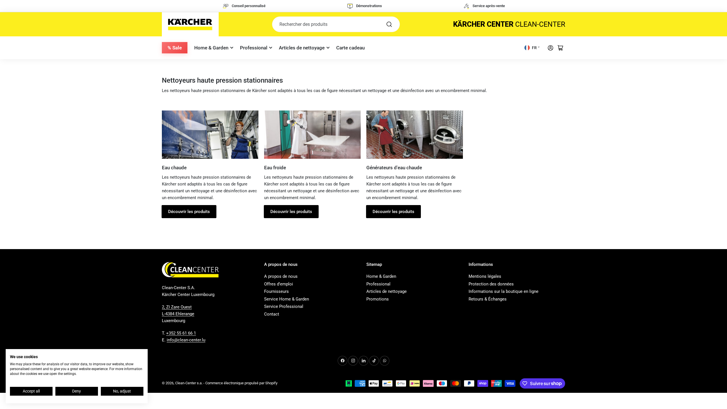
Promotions (377, 299)
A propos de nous (281, 276)
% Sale (175, 48)
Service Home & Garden (286, 299)
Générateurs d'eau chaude (394, 167)
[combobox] (336, 24)
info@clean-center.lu (186, 340)
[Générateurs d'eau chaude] (414, 134)
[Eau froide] (312, 134)
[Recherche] (389, 24)
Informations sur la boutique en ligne (503, 291)
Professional (253, 48)
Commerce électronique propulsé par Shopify (241, 383)
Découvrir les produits (189, 211)
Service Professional (283, 306)
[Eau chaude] (210, 134)
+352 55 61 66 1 (181, 333)
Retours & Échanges (488, 299)
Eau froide (275, 167)
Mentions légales (485, 276)
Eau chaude (174, 167)
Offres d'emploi (278, 284)
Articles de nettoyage (302, 48)
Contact (271, 314)
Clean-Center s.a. (188, 383)
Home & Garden (211, 48)
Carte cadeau (350, 48)
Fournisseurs (276, 291)
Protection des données (491, 284)
